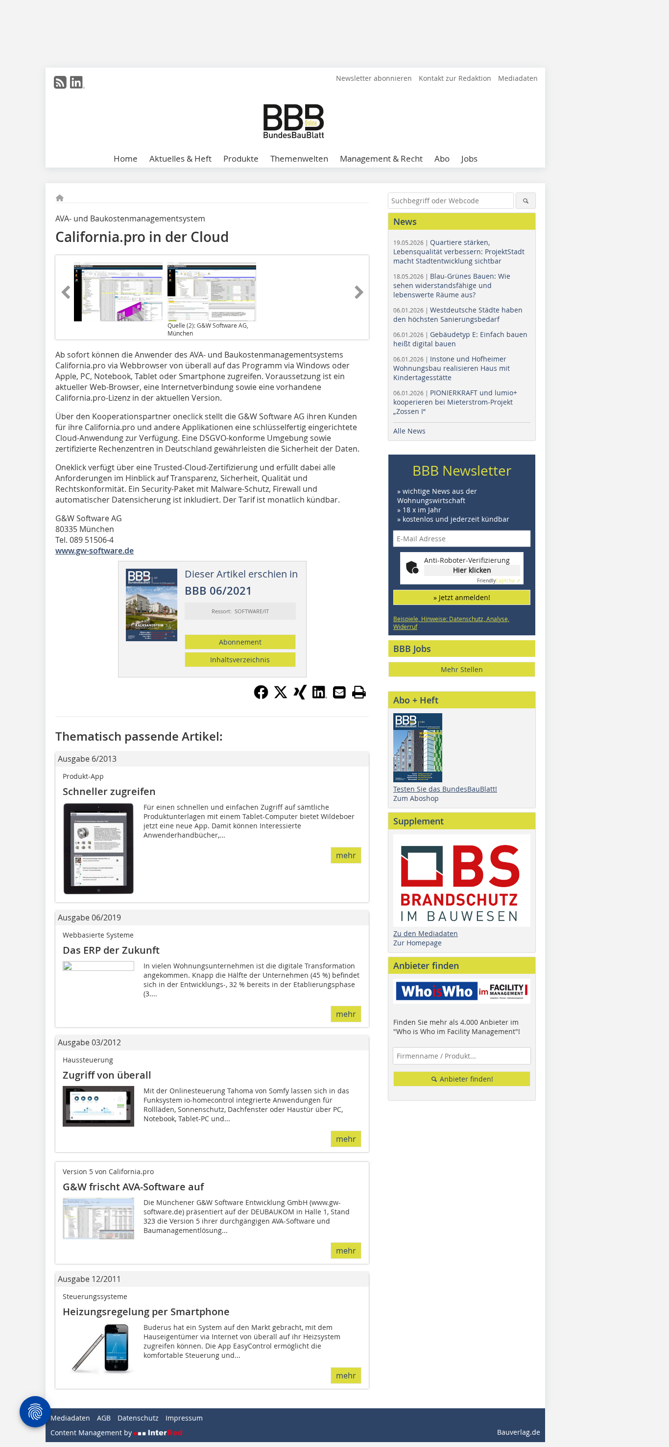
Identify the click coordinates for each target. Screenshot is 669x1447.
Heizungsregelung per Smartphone (146, 1311)
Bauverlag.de (518, 1432)
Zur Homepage (417, 942)
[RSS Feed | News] (60, 82)
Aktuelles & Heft (180, 158)
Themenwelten (299, 158)
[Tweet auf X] (280, 696)
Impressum (184, 1418)
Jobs (469, 158)
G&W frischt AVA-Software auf (133, 1186)
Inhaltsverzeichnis (240, 659)
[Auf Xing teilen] (300, 696)
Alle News (409, 430)
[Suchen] (525, 200)
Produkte (241, 158)
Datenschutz (138, 1418)
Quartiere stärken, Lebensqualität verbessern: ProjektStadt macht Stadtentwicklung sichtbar (459, 251)
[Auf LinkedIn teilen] (320, 696)
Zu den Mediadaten (425, 933)
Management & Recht (381, 158)
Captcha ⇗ (498, 581)
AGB (104, 1418)
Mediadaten (518, 78)
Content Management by (92, 1432)
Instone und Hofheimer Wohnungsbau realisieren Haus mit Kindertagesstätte (451, 368)
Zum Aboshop (416, 798)
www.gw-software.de (94, 550)
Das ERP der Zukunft (111, 950)
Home (126, 158)
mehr (346, 855)
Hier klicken (472, 570)
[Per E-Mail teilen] (339, 692)
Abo (442, 158)
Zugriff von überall (107, 1075)
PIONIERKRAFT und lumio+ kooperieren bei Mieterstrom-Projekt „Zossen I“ (455, 402)
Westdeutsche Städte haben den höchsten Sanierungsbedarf (458, 314)
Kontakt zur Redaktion (455, 78)
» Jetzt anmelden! (461, 597)
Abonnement (240, 642)
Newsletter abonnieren (374, 78)
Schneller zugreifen (109, 791)
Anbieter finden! (465, 1079)
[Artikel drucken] (359, 692)
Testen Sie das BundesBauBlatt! (445, 789)
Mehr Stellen (462, 669)
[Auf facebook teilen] (261, 696)
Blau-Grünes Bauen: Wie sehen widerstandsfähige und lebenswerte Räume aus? (451, 285)
